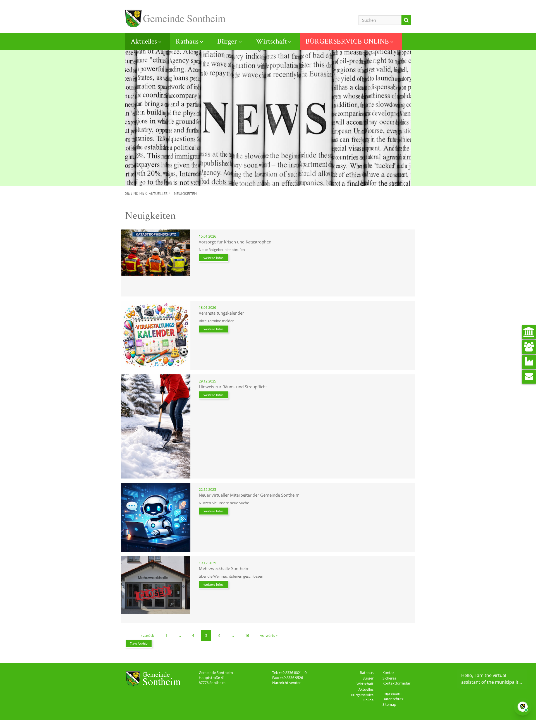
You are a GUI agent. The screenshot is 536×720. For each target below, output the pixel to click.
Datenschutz (392, 698)
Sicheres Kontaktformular (396, 681)
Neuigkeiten (185, 193)
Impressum (391, 693)
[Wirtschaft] (529, 362)
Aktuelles (144, 41)
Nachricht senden (287, 682)
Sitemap (389, 704)
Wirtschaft (271, 41)
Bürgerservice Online (362, 697)
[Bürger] (529, 347)
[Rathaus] (529, 332)
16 (247, 635)
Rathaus (187, 41)
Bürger (227, 41)
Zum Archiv (138, 643)
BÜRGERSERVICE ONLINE (347, 41)
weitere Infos (214, 257)
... (179, 635)
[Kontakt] (529, 377)
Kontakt (389, 672)
